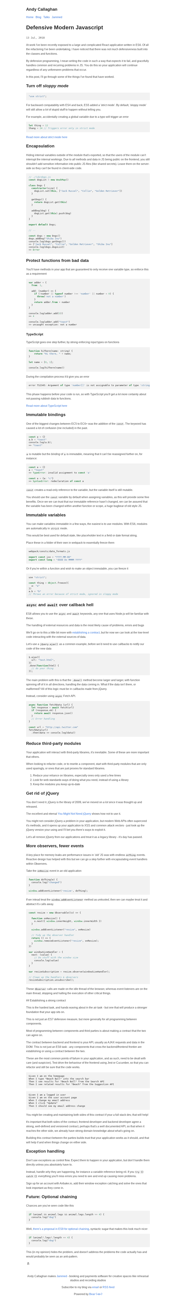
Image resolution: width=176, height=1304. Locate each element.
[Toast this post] (28, 1264)
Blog (38, 17)
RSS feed (108, 1287)
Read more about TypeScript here (46, 405)
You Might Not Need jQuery (74, 813)
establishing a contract (86, 632)
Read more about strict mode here (46, 137)
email (95, 1287)
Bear (95, 1294)
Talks (46, 17)
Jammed (57, 17)
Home (30, 17)
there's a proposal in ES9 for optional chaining (61, 1228)
